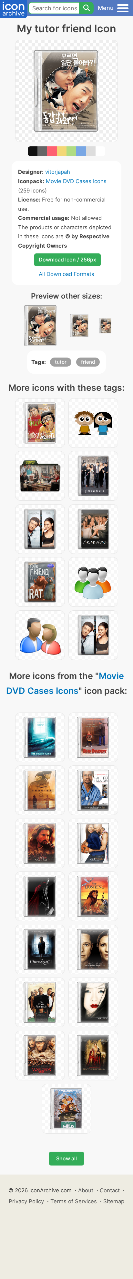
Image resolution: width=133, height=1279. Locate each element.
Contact (110, 1190)
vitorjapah (57, 172)
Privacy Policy (26, 1201)
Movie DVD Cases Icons (76, 181)
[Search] (86, 8)
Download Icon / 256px (67, 259)
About (85, 1190)
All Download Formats (66, 274)
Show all (66, 1158)
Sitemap (113, 1201)
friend (88, 362)
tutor (60, 362)
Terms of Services (73, 1201)
